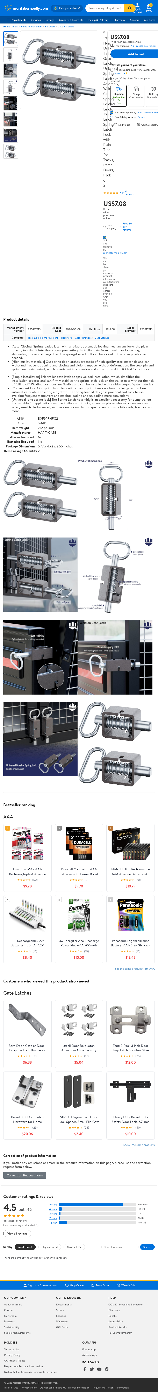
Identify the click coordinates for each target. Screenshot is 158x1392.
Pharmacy (119, 20)
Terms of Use (11, 1349)
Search (147, 1247)
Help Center (77, 1285)
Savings (50, 20)
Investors (9, 1321)
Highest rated (50, 1247)
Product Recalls (117, 1327)
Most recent (25, 1247)
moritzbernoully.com (115, 253)
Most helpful (74, 1247)
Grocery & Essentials (71, 20)
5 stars (53, 1204)
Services (36, 20)
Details (141, 117)
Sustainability (11, 1327)
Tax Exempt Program (120, 1332)
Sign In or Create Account (43, 1285)
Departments (18, 20)
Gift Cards (62, 1327)
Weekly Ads (128, 1285)
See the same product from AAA (135, 969)
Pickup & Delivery (98, 20)
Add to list (124, 124)
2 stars (53, 1218)
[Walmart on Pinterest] (107, 1369)
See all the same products (139, 1145)
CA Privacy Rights (14, 1360)
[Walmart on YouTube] (99, 1369)
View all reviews (17, 1233)
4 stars (53, 1209)
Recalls (112, 1316)
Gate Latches (102, 337)
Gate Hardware (66, 26)
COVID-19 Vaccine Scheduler (125, 1304)
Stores (60, 1310)
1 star (54, 1222)
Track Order (103, 1285)
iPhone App (89, 1349)
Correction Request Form (25, 1175)
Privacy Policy (12, 1355)
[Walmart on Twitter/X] (92, 1369)
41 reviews (129, 193)
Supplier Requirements (17, 1332)
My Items (149, 20)
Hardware (50, 26)
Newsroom (10, 1316)
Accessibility (115, 1321)
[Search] (130, 8)
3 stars (53, 1213)
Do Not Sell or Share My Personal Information (30, 1372)
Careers (134, 20)
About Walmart (13, 1304)
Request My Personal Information (23, 1366)
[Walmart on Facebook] (84, 1369)
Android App (89, 1355)
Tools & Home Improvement (27, 26)
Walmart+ (62, 1321)
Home (6, 26)
